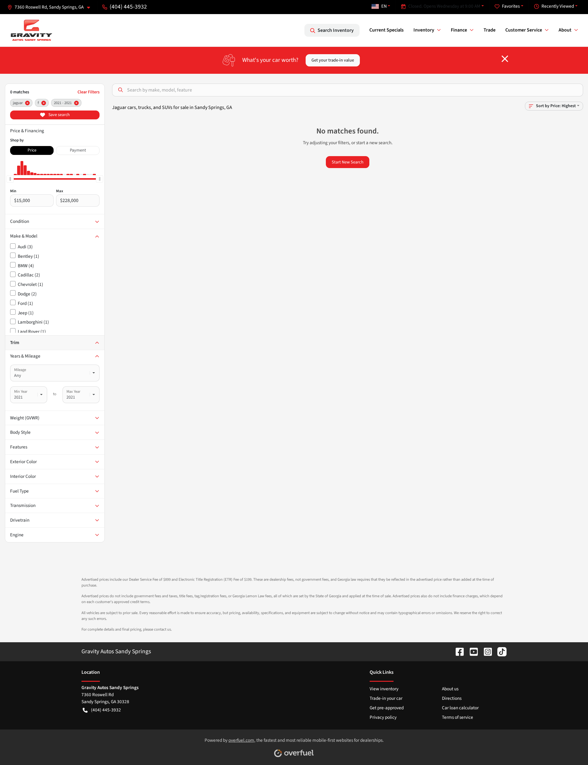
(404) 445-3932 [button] (128, 6)
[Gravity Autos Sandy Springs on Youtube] (471, 651)
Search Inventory (336, 30)
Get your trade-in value (332, 60)
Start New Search (348, 162)
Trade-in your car (386, 698)
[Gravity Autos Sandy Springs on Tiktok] (499, 651)
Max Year (73, 391)
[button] (51, 7)
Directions (452, 698)
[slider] (10, 178)
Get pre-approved (387, 707)
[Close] (505, 59)
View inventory (384, 688)
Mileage (20, 370)
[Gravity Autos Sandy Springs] (31, 30)
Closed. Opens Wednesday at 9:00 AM (444, 6)
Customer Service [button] (523, 30)
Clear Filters (88, 92)
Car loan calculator (460, 707)
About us (450, 688)
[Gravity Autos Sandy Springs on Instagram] (485, 651)
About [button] (565, 30)
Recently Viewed (557, 6)
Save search (58, 115)
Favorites (511, 6)
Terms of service (457, 717)
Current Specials (386, 30)
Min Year (20, 391)
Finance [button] (459, 30)
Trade (490, 30)
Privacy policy (383, 717)
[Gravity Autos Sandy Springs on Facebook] (457, 651)
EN (384, 6)
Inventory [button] (423, 30)
